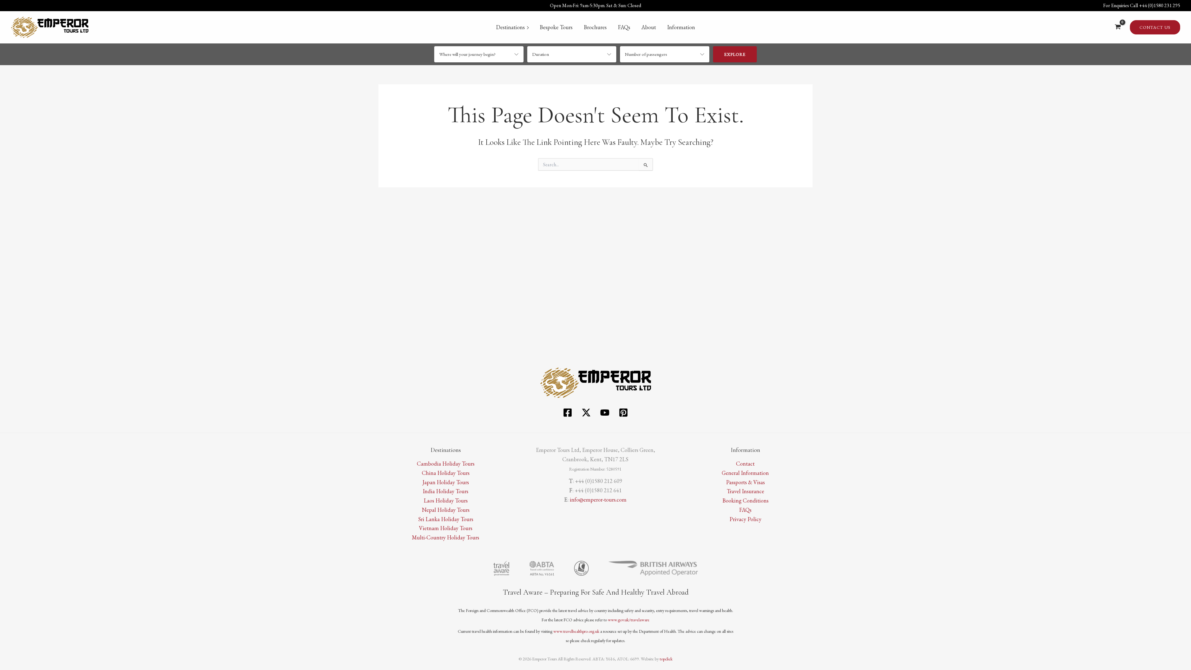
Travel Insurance (745, 491)
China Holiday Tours (446, 472)
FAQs (624, 27)
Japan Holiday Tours (445, 482)
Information (681, 27)
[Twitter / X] (586, 412)
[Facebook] (567, 412)
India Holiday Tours (445, 491)
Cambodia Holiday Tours (446, 463)
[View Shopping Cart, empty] (1118, 27)
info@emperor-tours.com (598, 499)
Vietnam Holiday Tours (445, 528)
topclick (666, 659)
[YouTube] (604, 412)
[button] (1155, 27)
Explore (735, 54)
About (648, 27)
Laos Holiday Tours (446, 500)
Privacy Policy (745, 519)
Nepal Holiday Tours (446, 509)
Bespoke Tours (556, 27)
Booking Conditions (745, 500)
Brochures (595, 27)
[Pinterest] (623, 412)
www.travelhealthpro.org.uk (576, 631)
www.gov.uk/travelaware (628, 620)
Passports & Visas (745, 482)
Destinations (510, 27)
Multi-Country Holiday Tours (445, 537)
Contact (745, 463)
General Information (745, 472)
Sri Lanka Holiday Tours (445, 519)
